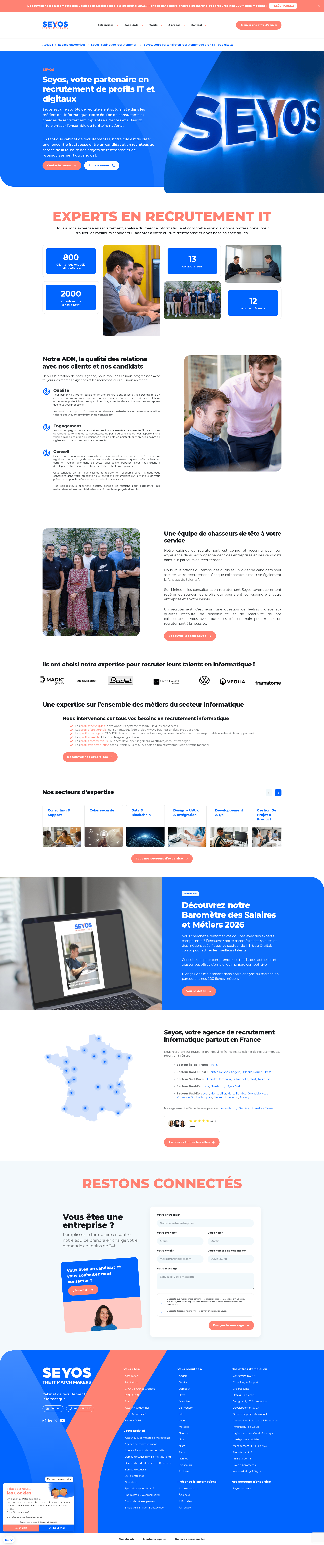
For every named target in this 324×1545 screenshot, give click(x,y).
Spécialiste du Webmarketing (142, 1494)
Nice (244, 1093)
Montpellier (218, 1093)
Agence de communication (141, 1444)
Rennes (224, 1072)
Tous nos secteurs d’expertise (159, 858)
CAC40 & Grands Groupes (140, 1388)
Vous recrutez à (190, 1369)
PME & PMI (132, 1395)
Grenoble (254, 1093)
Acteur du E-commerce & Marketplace (148, 1437)
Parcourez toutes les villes (189, 1142)
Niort (253, 1079)
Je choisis (21, 1527)
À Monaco (185, 1507)
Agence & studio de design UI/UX (144, 1450)
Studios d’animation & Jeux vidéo (144, 1507)
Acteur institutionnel (137, 1407)
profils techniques (92, 726)
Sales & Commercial (244, 1465)
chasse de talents (183, 579)
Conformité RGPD (244, 1375)
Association (131, 1375)
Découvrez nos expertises (87, 757)
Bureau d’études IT (136, 1469)
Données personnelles (190, 1539)
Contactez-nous (59, 165)
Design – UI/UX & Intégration (250, 1401)
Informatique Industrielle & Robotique (255, 1420)
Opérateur (131, 1482)
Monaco (270, 1108)
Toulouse (264, 1079)
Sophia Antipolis (201, 1097)
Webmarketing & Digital (247, 1471)
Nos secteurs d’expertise (251, 1481)
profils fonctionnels (93, 729)
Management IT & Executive (250, 1445)
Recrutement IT (242, 1452)
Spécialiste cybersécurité (139, 1488)
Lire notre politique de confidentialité (24, 1517)
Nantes (213, 1072)
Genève (244, 1108)
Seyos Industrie (242, 1488)
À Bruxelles (185, 1501)
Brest (267, 1072)
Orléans (246, 1072)
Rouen (258, 1072)
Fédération (131, 1382)
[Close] (319, 6)
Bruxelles (257, 1108)
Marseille (233, 1093)
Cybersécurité (241, 1388)
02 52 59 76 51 (82, 1408)
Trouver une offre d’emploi (258, 25)
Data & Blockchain (243, 1395)
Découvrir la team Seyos (187, 636)
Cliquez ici (80, 1290)
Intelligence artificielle (246, 1439)
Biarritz (212, 1079)
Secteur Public (133, 1420)
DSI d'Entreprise (134, 1475)
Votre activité (134, 1430)
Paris (214, 1064)
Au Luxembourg (188, 1488)
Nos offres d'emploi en (249, 1369)
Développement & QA (246, 1407)
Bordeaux (224, 1079)
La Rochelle (240, 1079)
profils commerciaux (94, 741)
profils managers (91, 733)
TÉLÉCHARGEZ (283, 5)
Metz (238, 1086)
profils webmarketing (95, 745)
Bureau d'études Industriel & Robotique (148, 1463)
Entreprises (106, 25)
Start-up (129, 1401)
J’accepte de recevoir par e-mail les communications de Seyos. (197, 1311)
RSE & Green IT (242, 1458)
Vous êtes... (132, 1369)
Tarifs (153, 25)
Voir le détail (196, 991)
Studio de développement (140, 1501)
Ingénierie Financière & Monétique (253, 1433)
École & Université (135, 1414)
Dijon (230, 1086)
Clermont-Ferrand (225, 1097)
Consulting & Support (245, 1382)
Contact (196, 25)
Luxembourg (229, 1108)
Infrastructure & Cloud (246, 1426)
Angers (235, 1072)
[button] (9, 1539)
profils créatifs (89, 737)
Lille (206, 1086)
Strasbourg (218, 1086)
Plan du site (127, 1539)
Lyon (206, 1093)
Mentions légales (155, 1539)
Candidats (131, 25)
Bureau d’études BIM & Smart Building (148, 1456)
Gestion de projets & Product (250, 1414)
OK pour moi (57, 1527)
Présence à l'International (197, 1481)
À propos (174, 25)
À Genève (185, 1494)
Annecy (244, 1097)
